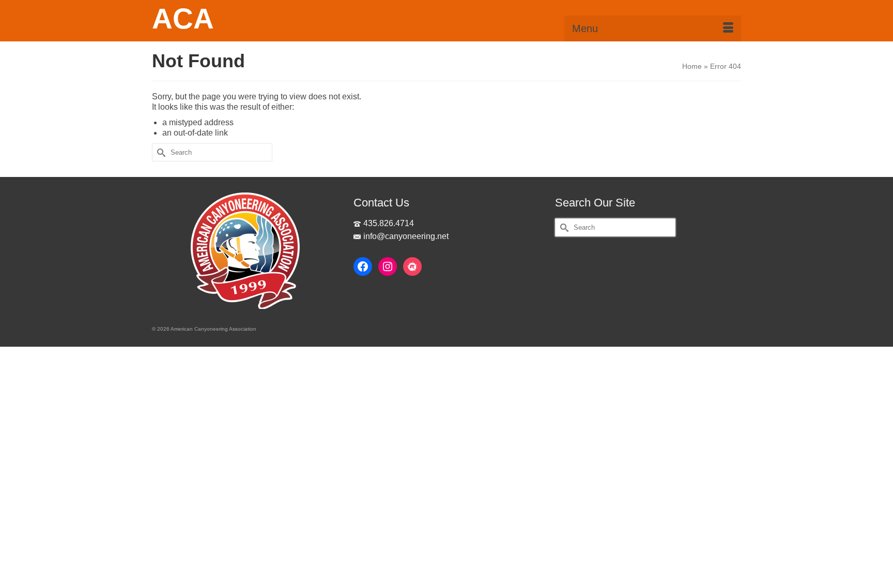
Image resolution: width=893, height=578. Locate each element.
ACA (183, 19)
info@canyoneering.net (406, 236)
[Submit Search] (159, 152)
